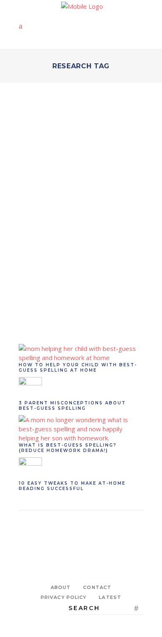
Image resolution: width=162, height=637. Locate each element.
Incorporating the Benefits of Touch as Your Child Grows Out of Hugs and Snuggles (80, 211)
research (85, 300)
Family (37, 181)
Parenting (66, 181)
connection (34, 300)
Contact (97, 587)
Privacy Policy (63, 597)
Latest (110, 597)
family (61, 300)
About (61, 587)
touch (109, 300)
